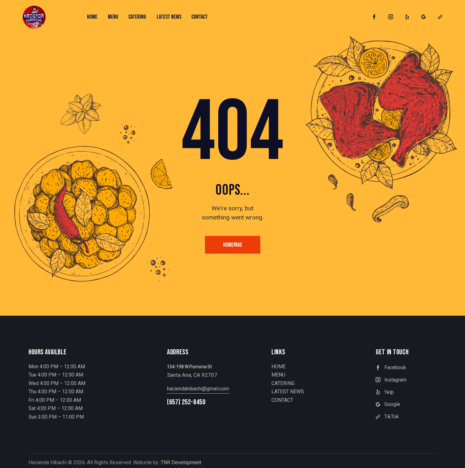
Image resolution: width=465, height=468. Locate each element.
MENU (278, 375)
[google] (423, 17)
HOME (278, 367)
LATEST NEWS (287, 392)
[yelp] (407, 17)
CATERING (282, 383)
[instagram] (390, 17)
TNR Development (181, 462)
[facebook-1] (374, 17)
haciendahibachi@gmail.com (198, 389)
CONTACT (282, 400)
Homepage (232, 245)
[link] (440, 17)
